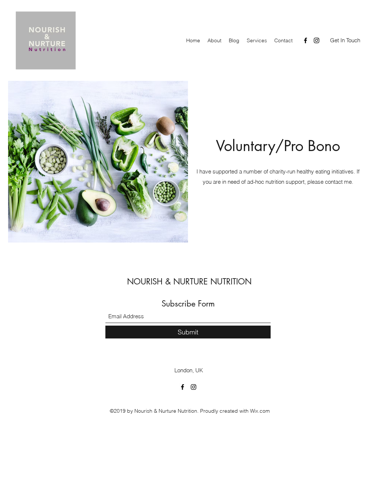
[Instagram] (316, 40)
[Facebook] (305, 40)
